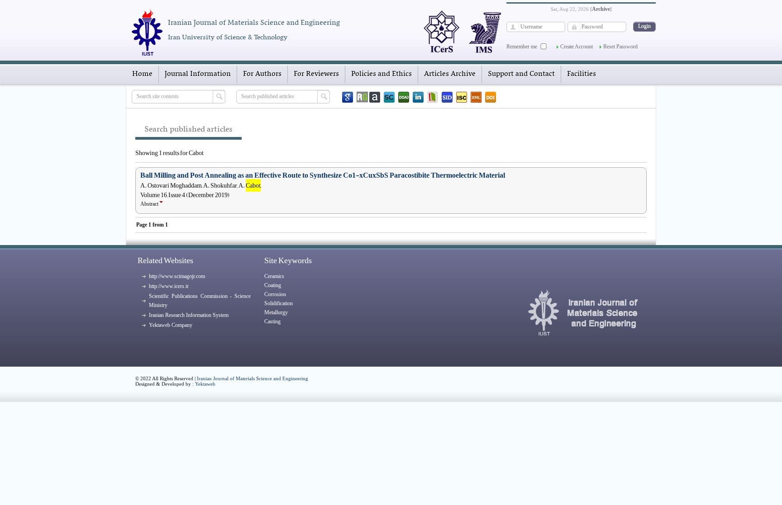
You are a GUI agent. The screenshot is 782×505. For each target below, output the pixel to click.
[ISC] (461, 97)
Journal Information (198, 74)
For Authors (262, 74)
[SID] (447, 97)
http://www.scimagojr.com (177, 276)
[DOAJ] (403, 97)
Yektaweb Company (170, 325)
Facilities (581, 74)
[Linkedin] (418, 97)
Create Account (576, 46)
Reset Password (620, 46)
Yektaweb (205, 384)
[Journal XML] (476, 97)
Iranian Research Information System (189, 315)
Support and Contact (521, 74)
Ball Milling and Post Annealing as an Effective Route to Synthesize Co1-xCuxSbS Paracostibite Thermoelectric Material (322, 175)
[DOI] (490, 97)
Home (142, 74)
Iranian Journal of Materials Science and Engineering (252, 378)
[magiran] (432, 97)
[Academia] (374, 97)
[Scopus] (389, 97)
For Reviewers (316, 74)
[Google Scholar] (347, 97)
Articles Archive (450, 74)
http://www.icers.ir (169, 286)
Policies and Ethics (381, 74)
